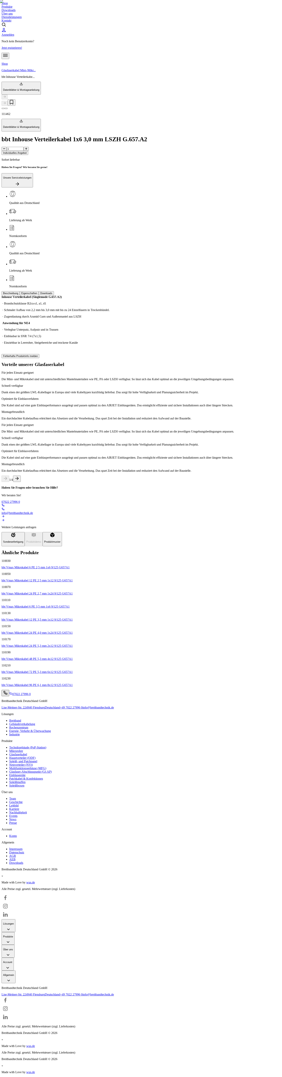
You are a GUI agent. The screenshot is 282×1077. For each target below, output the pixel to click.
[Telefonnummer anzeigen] (5, 693)
